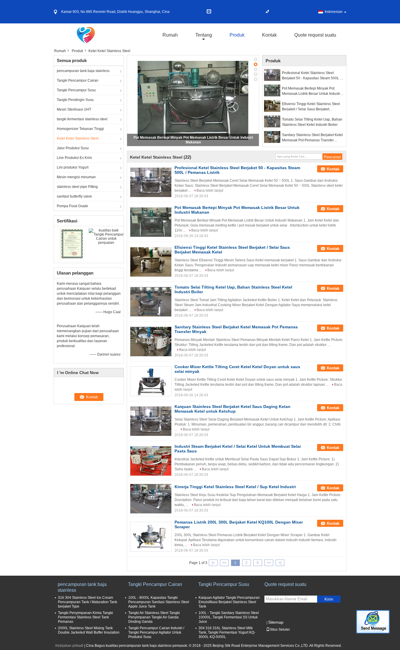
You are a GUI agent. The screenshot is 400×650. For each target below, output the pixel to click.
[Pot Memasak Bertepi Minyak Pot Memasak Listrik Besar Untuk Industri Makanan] (193, 100)
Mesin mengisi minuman (76, 177)
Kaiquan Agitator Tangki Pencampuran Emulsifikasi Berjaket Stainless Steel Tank (229, 602)
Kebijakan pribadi (69, 646)
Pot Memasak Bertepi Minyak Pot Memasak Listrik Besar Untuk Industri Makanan (311, 91)
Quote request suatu (315, 34)
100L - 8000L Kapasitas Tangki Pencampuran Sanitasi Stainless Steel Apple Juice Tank (158, 602)
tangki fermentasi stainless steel (82, 119)
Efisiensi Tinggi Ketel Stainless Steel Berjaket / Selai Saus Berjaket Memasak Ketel (311, 107)
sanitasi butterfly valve (74, 196)
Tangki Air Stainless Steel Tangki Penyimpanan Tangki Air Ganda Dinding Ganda (154, 617)
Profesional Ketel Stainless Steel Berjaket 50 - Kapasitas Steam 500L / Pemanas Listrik (311, 76)
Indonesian (334, 12)
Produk (237, 34)
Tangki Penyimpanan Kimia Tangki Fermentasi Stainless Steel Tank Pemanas (85, 617)
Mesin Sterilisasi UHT (74, 109)
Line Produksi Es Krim (74, 158)
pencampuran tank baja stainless (83, 71)
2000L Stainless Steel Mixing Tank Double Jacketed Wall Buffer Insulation (88, 630)
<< (224, 563)
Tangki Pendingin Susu (75, 100)
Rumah (170, 34)
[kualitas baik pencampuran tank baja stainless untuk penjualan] (71, 244)
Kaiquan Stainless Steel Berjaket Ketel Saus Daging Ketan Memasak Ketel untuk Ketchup (232, 409)
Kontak (269, 34)
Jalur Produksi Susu (73, 148)
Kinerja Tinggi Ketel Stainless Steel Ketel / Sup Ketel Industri (235, 486)
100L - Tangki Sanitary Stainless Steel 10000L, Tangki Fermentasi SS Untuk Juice (229, 617)
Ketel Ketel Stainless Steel (78, 138)
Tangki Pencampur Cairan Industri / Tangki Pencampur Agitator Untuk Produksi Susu (156, 632)
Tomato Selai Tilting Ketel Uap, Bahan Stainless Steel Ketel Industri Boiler (312, 122)
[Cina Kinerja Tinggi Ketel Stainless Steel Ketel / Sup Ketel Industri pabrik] (151, 499)
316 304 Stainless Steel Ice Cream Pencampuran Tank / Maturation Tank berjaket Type (87, 602)
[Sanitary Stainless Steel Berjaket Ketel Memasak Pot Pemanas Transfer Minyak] (272, 137)
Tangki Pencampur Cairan (77, 80)
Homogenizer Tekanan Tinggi (80, 129)
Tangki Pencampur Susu (76, 90)
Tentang (203, 34)
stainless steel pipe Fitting (77, 187)
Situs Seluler (280, 629)
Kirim (328, 599)
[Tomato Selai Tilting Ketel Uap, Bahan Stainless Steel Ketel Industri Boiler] (272, 121)
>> (269, 563)
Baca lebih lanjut (209, 190)
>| (279, 563)
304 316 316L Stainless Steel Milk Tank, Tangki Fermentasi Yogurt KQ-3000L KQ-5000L (227, 632)
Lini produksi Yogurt (72, 167)
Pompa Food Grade (72, 206)
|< (213, 563)
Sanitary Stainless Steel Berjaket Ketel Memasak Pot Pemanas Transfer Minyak (312, 138)
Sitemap (275, 622)
